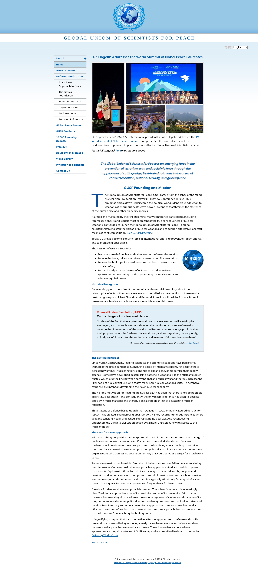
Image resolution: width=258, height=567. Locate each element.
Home (59, 64)
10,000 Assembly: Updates (66, 139)
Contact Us (63, 171)
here (118, 150)
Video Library (64, 159)
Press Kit (61, 147)
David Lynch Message (69, 153)
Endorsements (67, 113)
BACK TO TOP (99, 543)
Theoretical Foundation (66, 94)
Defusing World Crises (69, 76)
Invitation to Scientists (70, 165)
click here (192, 343)
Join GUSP (193, 259)
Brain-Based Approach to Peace (70, 84)
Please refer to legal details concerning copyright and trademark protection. (147, 563)
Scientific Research (70, 101)
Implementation (69, 107)
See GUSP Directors (139, 233)
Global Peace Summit (69, 125)
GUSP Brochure (65, 131)
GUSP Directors (65, 70)
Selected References (71, 119)
